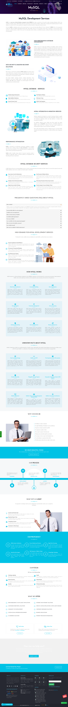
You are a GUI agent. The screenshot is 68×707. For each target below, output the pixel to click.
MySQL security (23, 71)
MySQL (11, 27)
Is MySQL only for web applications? (13, 212)
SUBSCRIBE (51, 684)
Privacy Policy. (38, 705)
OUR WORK (50, 3)
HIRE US (45, 3)
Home (15, 3)
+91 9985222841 (14, 1)
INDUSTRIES (36, 3)
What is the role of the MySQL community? (14, 223)
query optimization (24, 147)
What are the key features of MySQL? (13, 214)
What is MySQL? (9, 204)
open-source (13, 22)
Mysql (37, 10)
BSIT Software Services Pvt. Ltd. (24, 705)
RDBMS (51, 27)
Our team (11, 80)
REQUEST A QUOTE (33, 656)
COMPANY (20, 3)
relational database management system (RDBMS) (24, 22)
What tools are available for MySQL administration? (16, 227)
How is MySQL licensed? (11, 225)
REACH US (60, 3)
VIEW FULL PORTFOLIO (34, 454)
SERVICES (24, 3)
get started (48, 633)
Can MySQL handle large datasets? (13, 216)
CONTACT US (58, 667)
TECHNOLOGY (30, 3)
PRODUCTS (41, 3)
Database (34, 10)
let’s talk (20, 633)
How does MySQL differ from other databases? (15, 210)
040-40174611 (20, 1)
